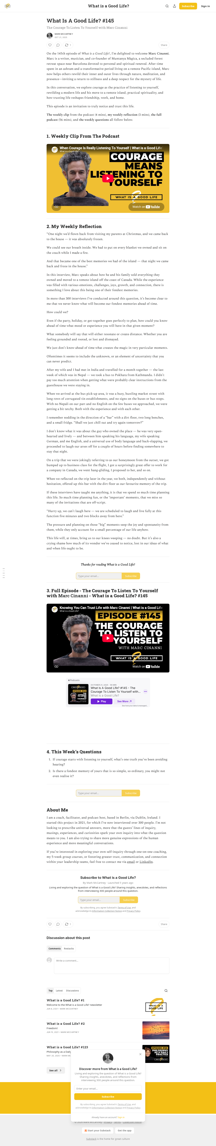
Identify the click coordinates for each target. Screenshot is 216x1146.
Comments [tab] (55, 948)
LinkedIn (146, 861)
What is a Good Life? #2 (66, 1023)
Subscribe (188, 6)
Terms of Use (124, 1104)
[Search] (167, 6)
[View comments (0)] (58, 45)
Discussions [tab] (72, 990)
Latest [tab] (59, 990)
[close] (140, 1054)
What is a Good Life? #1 (65, 1000)
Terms (117, 1122)
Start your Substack (99, 1130)
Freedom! (52, 1028)
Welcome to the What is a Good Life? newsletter (74, 1004)
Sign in (205, 6)
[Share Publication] (174, 6)
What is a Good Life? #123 (67, 1047)
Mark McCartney (64, 34)
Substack (91, 1138)
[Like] (50, 45)
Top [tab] (50, 990)
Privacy (108, 1122)
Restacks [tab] (69, 948)
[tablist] (61, 948)
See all (53, 1070)
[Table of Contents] (3, 573)
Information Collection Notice (107, 1107)
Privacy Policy (133, 1107)
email (131, 861)
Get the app (124, 1130)
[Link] (42, 136)
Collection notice (132, 1122)
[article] (108, 1007)
